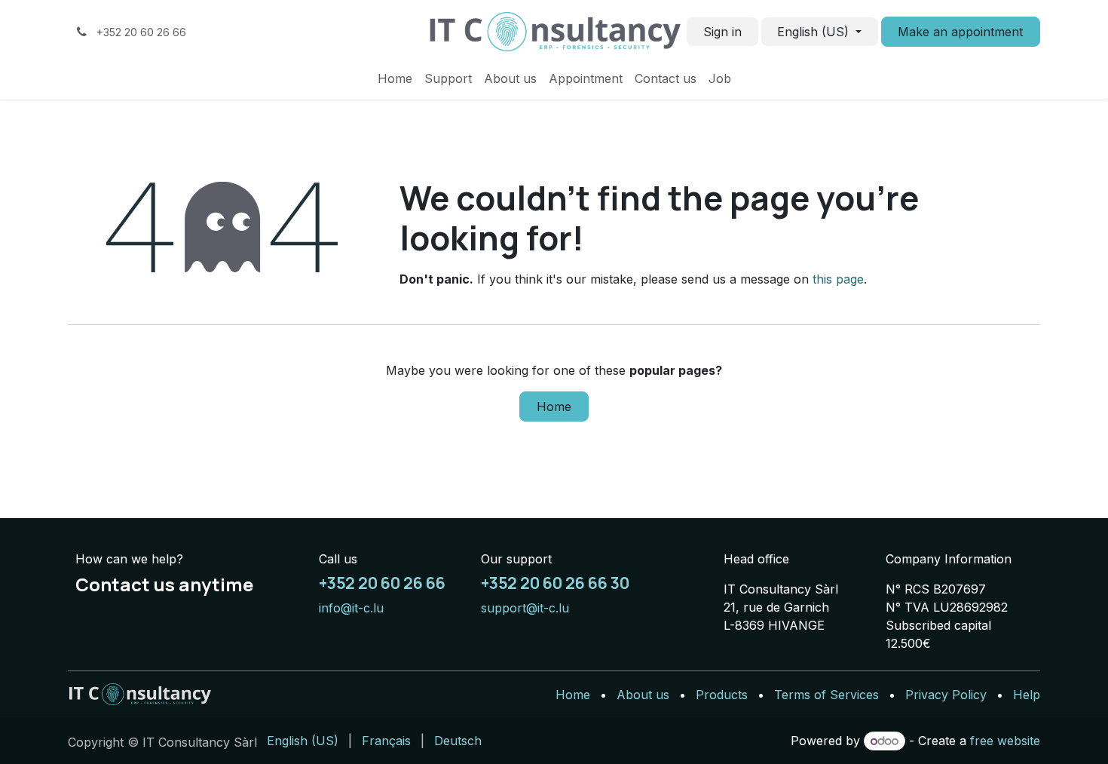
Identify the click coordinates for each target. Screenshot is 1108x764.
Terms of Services (826, 694)
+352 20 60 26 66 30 (555, 583)
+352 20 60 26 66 (382, 583)
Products (722, 694)
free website (1005, 740)
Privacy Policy (946, 694)
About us (643, 694)
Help (1026, 694)
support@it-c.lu (525, 607)
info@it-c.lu (351, 607)
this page (838, 279)
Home (554, 406)
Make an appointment (960, 31)
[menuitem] (395, 78)
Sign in (722, 31)
